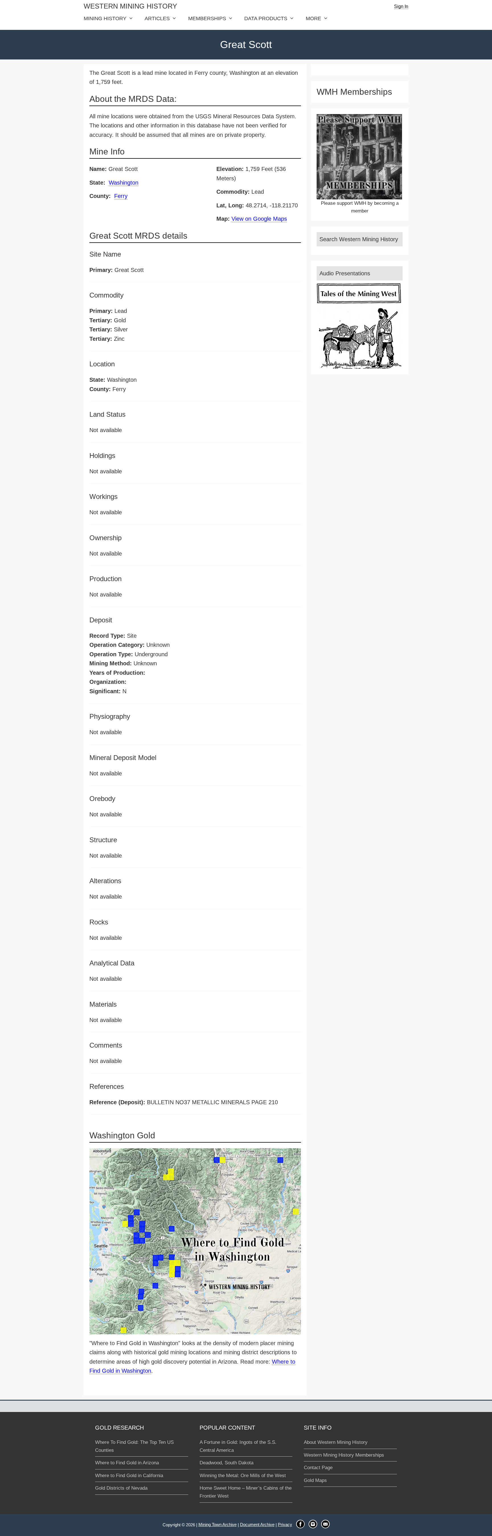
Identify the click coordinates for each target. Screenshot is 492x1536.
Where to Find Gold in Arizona (127, 1462)
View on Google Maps (259, 219)
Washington (123, 182)
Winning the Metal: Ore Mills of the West (243, 1475)
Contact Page (318, 1467)
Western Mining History (130, 6)
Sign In (401, 6)
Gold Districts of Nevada (121, 1488)
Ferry (121, 196)
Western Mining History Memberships (344, 1455)
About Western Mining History (336, 1442)
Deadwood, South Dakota (226, 1462)
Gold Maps (315, 1480)
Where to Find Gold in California (129, 1475)
